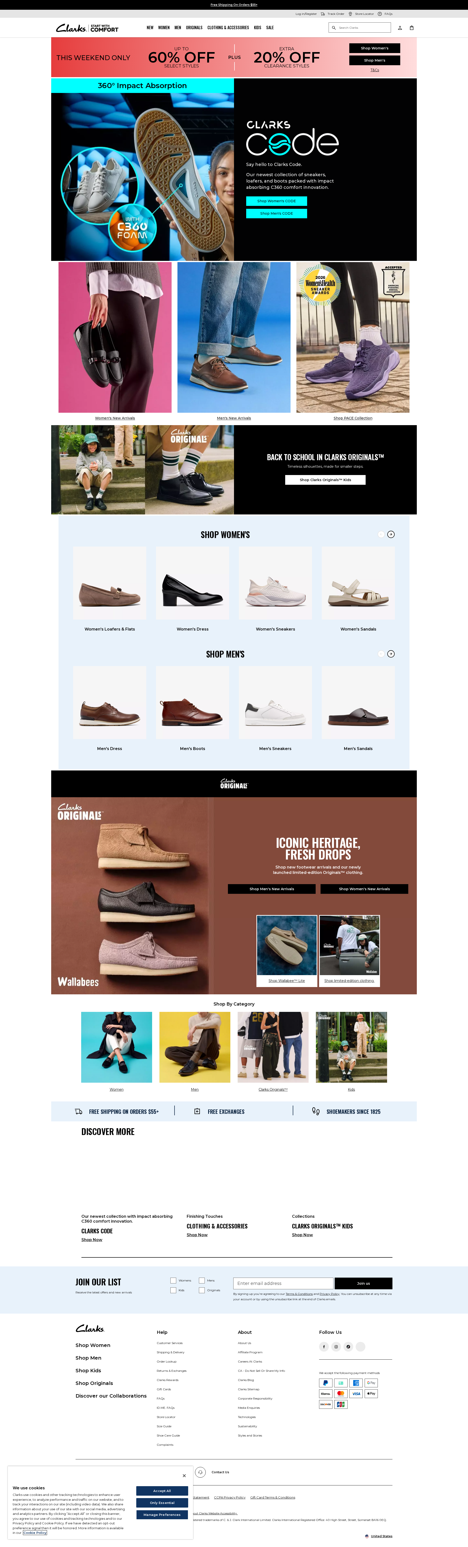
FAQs (161, 1398)
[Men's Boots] (192, 702)
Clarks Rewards (167, 1380)
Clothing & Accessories (228, 27)
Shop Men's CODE (276, 213)
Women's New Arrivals (115, 418)
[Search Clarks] (360, 28)
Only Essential (162, 1503)
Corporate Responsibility (255, 1398)
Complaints (165, 1444)
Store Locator (166, 1417)
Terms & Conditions (299, 1294)
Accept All (162, 1491)
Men (178, 27)
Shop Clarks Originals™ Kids (325, 480)
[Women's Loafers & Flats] (109, 583)
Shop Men (88, 1358)
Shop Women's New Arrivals (364, 889)
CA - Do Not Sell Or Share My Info (261, 1371)
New (150, 27)
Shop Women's (375, 48)
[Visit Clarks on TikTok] (348, 1347)
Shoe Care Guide (168, 1435)
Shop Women (93, 1345)
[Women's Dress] (192, 583)
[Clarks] (87, 27)
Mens (210, 1280)
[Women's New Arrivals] (115, 337)
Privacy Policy (330, 1294)
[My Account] (400, 27)
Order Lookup (166, 1361)
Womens (185, 1280)
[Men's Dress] (109, 702)
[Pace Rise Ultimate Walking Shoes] (353, 337)
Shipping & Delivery (171, 1352)
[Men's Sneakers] (275, 702)
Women (164, 27)
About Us (244, 1343)
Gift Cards (164, 1389)
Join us (363, 1283)
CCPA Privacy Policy (229, 1497)
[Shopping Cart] (411, 27)
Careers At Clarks (250, 1361)
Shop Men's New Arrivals (272, 889)
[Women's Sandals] (358, 583)
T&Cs (374, 70)
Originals (194, 27)
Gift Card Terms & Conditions (272, 1497)
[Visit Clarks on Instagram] (336, 1347)
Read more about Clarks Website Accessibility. (206, 1513)
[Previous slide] (381, 534)
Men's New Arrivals (234, 418)
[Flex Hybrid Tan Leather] (234, 337)
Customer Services (170, 1343)
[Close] (184, 1475)
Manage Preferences (162, 1515)
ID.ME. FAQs (166, 1408)
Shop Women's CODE (276, 201)
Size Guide (164, 1426)
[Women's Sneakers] (275, 583)
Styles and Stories (250, 1435)
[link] (130, 1194)
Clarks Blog (246, 1380)
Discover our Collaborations (111, 1396)
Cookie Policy (35, 1533)
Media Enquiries (249, 1408)
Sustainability (247, 1426)
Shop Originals (94, 1383)
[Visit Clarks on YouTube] (360, 1347)
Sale (270, 27)
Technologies (247, 1417)
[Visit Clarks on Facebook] (324, 1347)
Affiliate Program (250, 1352)
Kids (257, 27)
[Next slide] (391, 534)
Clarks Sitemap (248, 1389)
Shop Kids (88, 1370)
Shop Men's (374, 60)
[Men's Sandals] (358, 702)
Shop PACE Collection (353, 418)
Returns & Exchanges (171, 1371)
